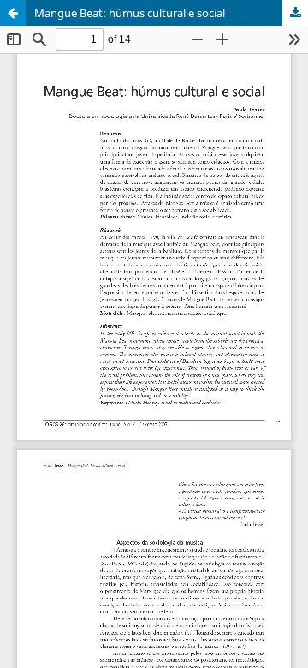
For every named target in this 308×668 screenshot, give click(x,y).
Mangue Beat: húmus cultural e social (129, 13)
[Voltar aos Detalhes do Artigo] (13, 13)
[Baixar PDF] (295, 13)
